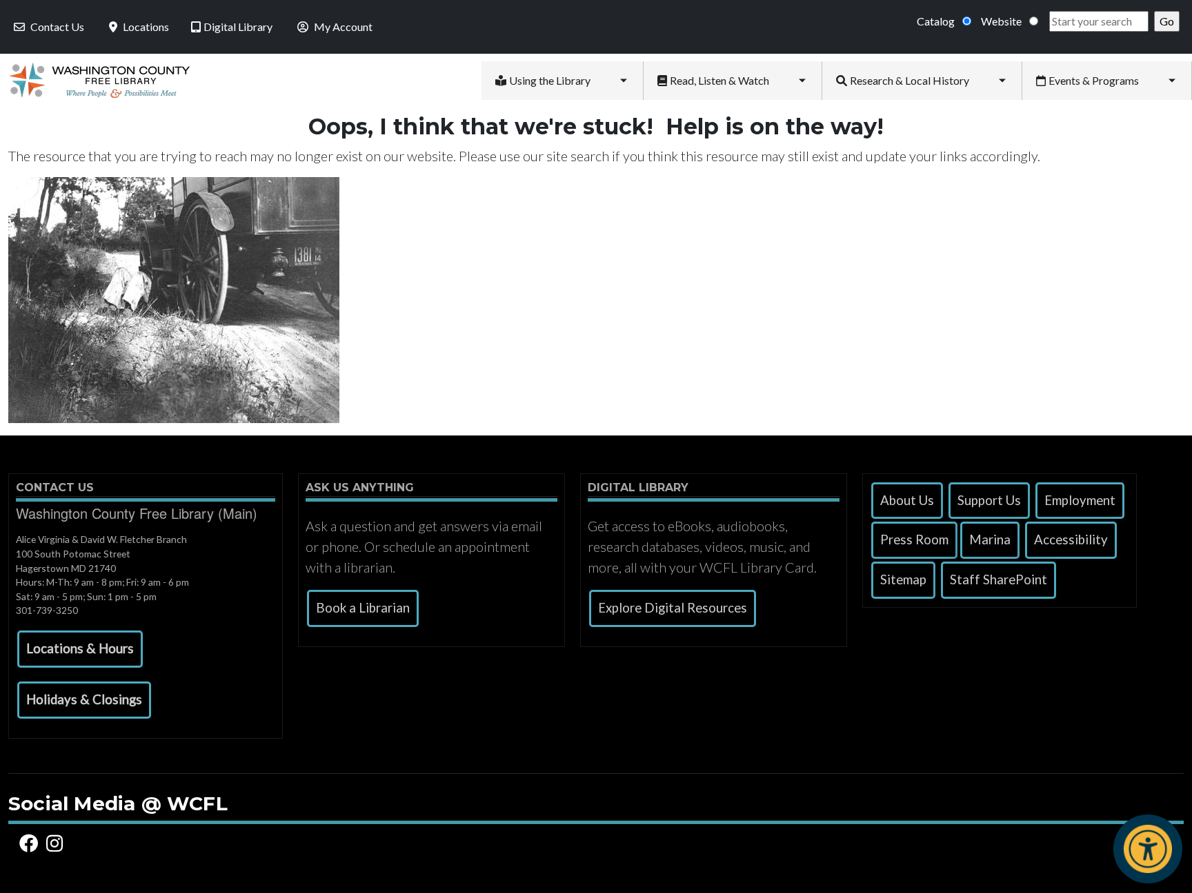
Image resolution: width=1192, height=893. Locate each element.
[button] (80, 649)
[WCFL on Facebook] (31, 843)
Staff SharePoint (998, 579)
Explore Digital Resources (672, 607)
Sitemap (903, 579)
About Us (907, 500)
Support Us (989, 500)
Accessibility (1071, 539)
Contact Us (57, 26)
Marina (990, 539)
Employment (1079, 500)
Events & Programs (1094, 80)
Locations (146, 26)
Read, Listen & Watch (719, 80)
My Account (343, 26)
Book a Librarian (363, 607)
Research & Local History (909, 80)
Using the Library (549, 80)
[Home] (95, 80)
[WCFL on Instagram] (57, 843)
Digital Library (237, 26)
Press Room (914, 539)
